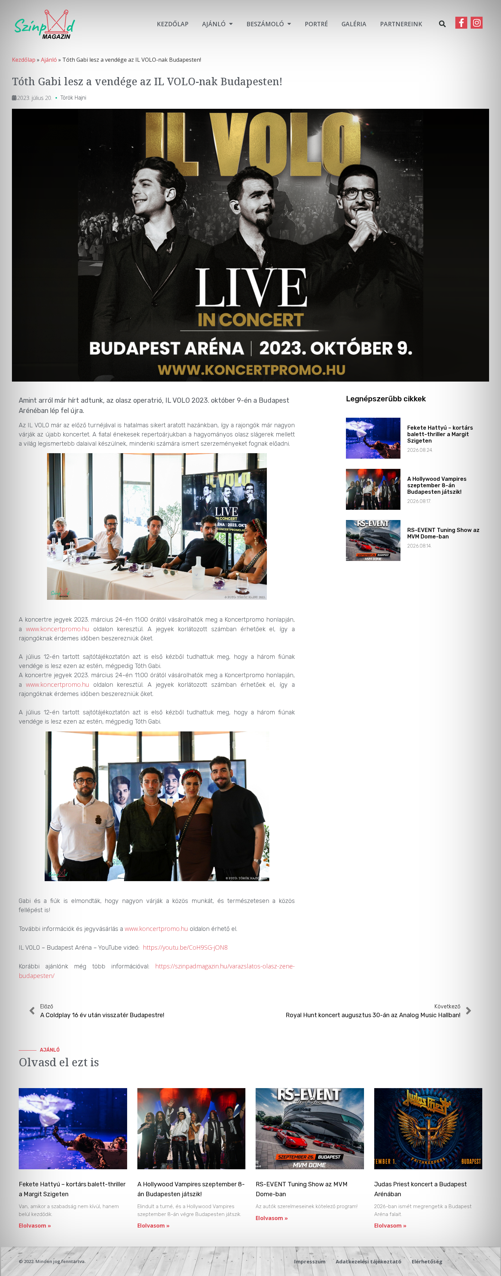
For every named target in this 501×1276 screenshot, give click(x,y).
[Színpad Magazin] (44, 24)
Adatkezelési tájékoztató (368, 1261)
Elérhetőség (427, 1261)
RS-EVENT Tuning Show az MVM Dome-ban (443, 533)
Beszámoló (265, 24)
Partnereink (401, 24)
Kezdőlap (172, 24)
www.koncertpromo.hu (57, 629)
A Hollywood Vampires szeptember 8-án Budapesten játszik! (437, 485)
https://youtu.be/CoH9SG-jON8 (185, 947)
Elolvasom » (35, 1225)
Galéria (353, 24)
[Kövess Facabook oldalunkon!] (461, 23)
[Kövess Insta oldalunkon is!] (477, 23)
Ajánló (214, 24)
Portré (316, 24)
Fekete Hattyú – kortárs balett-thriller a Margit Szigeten (440, 434)
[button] (442, 24)
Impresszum (309, 1261)
